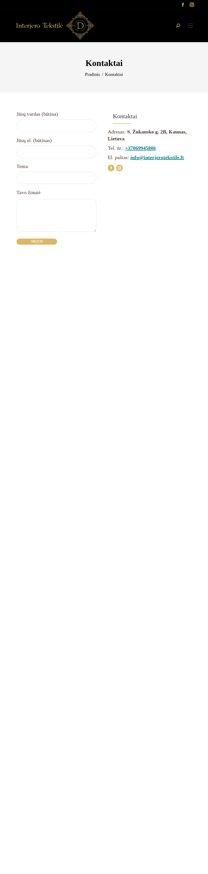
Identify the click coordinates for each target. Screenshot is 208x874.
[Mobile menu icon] (190, 26)
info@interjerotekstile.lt (157, 157)
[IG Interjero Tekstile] (119, 168)
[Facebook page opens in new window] (183, 4)
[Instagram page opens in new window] (192, 4)
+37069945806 (140, 148)
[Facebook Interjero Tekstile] (111, 168)
